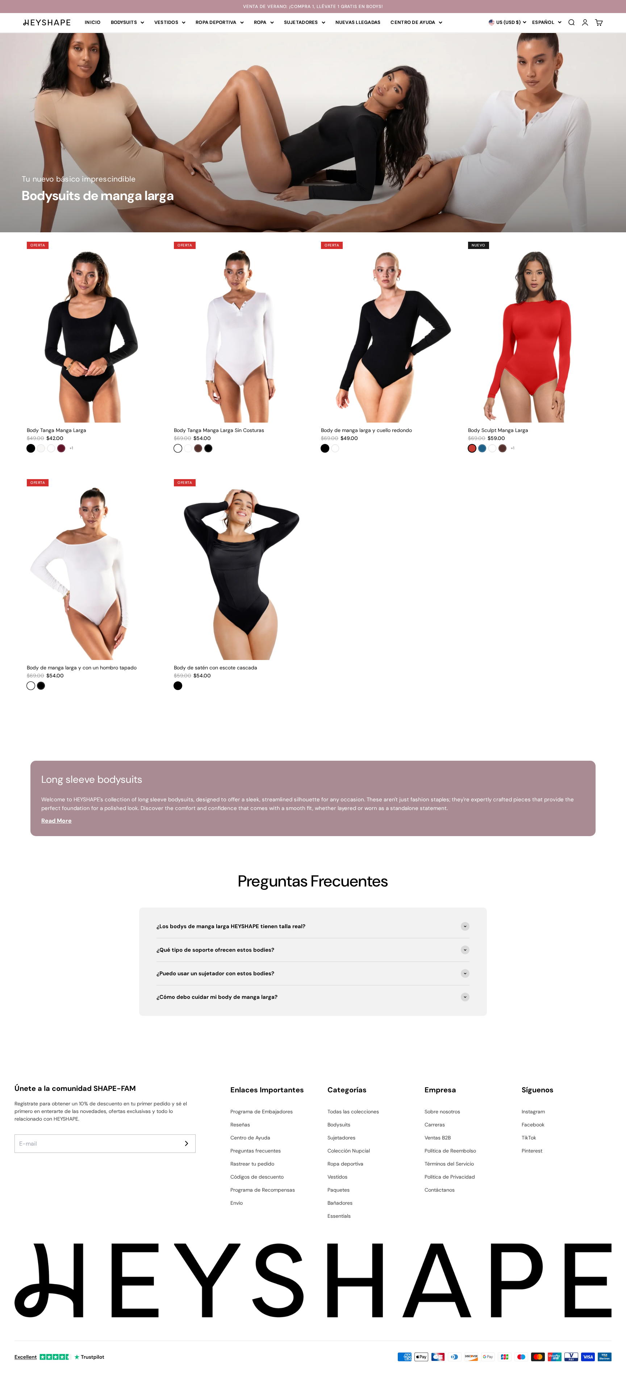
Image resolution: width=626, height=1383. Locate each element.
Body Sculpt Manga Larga (498, 430)
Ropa (260, 22)
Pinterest (532, 1150)
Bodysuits (124, 22)
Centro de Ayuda (413, 22)
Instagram (533, 1111)
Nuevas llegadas (358, 22)
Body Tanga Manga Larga (56, 430)
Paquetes (338, 1190)
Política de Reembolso (450, 1150)
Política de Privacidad (450, 1177)
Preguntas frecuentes (255, 1150)
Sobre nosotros (442, 1111)
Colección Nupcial (348, 1150)
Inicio (93, 22)
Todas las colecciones (353, 1111)
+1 (71, 447)
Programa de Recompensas (262, 1190)
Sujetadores (301, 22)
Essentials (339, 1216)
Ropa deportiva (216, 22)
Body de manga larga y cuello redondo (366, 430)
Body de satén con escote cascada (215, 667)
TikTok (529, 1137)
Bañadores (339, 1203)
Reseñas (240, 1124)
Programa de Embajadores (261, 1111)
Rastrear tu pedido (252, 1163)
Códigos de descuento (257, 1177)
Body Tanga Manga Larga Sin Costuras (219, 430)
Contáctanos (440, 1190)
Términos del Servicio (449, 1163)
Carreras (435, 1124)
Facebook (533, 1124)
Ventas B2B (438, 1137)
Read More (56, 821)
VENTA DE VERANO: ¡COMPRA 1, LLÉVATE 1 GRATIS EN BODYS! (313, 6)
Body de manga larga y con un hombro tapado (82, 667)
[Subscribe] (186, 1143)
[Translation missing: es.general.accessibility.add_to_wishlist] (151, 248)
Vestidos (166, 22)
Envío (236, 1203)
